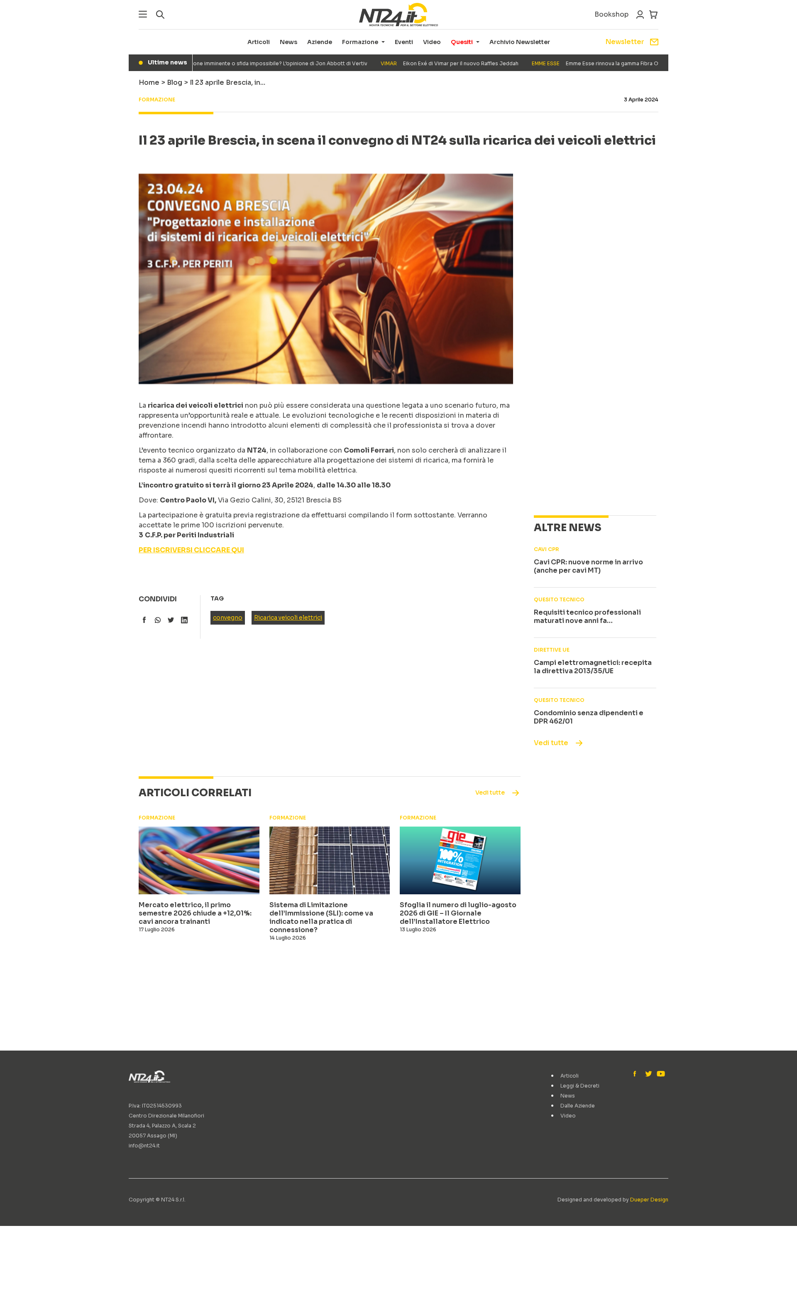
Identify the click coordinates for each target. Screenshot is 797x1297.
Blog (174, 82)
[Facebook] (636, 1074)
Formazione (360, 42)
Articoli (258, 42)
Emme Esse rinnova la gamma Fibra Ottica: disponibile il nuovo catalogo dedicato (628, 63)
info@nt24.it (144, 1145)
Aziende (319, 42)
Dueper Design (649, 1199)
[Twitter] (648, 1074)
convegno (227, 617)
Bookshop (611, 14)
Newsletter (624, 41)
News (288, 42)
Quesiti (462, 42)
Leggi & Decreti (579, 1086)
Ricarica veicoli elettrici (288, 617)
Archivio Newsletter (519, 42)
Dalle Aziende (577, 1106)
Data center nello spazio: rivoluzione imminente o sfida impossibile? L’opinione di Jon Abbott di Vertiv (205, 63)
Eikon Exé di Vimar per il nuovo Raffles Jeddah (427, 63)
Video (432, 42)
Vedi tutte (551, 742)
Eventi (404, 42)
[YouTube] (660, 1074)
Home (149, 82)
